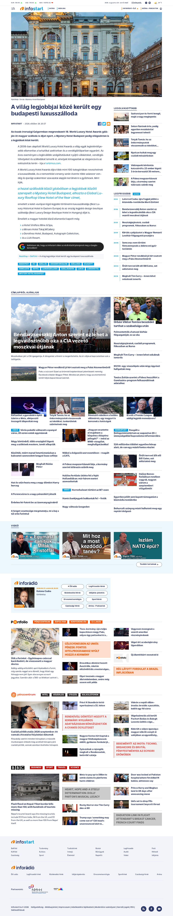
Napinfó (99, 855)
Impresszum (64, 907)
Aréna (159, 874)
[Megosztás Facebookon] (100, 124)
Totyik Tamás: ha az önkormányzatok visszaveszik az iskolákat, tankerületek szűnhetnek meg (65, 419)
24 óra (52, 8)
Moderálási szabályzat (105, 907)
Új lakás (96, 622)
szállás (43, 264)
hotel (36, 269)
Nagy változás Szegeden (76, 507)
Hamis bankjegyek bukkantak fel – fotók (84, 498)
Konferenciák (78, 622)
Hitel (45, 695)
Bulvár (98, 849)
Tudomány (43, 849)
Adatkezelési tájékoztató (82, 907)
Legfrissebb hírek (34, 874)
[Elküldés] (109, 124)
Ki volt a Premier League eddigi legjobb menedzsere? (141, 417)
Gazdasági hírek (141, 874)
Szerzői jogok (123, 907)
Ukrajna (61, 8)
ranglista (24, 269)
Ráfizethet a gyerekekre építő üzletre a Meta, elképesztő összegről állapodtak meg (26, 418)
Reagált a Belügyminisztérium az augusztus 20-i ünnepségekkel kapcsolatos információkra (137, 433)
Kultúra (42, 852)
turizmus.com (53, 163)
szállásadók (67, 269)
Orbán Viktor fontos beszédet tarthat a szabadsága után (134, 324)
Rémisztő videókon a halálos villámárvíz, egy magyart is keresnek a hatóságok (103, 418)
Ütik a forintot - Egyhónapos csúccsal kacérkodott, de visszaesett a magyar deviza (31, 661)
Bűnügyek (100, 852)
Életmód (70, 855)
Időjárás (155, 855)
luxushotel (93, 269)
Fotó (154, 849)
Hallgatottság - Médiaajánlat (44, 907)
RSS (132, 907)
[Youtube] (159, 909)
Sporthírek (122, 874)
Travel (62, 768)
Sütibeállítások (17, 910)
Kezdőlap (23, 256)
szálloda (75, 264)
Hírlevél (155, 852)
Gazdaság (15, 855)
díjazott (88, 264)
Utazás (73, 695)
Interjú (70, 852)
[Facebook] (151, 909)
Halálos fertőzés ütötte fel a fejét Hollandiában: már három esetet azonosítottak (80, 479)
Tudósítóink (72, 849)
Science (75, 768)
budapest (24, 264)
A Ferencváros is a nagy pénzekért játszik (33, 494)
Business (36, 768)
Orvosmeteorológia (102, 874)
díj (34, 264)
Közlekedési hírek (56, 874)
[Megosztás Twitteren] (104, 124)
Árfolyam (60, 622)
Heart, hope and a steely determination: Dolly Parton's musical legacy (82, 793)
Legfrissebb (128, 849)
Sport (49, 768)
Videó (126, 855)
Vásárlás (58, 695)
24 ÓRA (136, 194)
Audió (126, 852)
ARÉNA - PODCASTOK (150, 8)
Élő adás (73, 586)
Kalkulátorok (90, 695)
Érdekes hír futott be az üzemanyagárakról (34, 502)
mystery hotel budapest (31, 274)
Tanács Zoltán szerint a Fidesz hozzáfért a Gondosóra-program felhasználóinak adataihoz (136, 380)
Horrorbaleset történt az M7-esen (90, 490)
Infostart (16, 124)
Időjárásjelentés (78, 874)
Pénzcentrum (42, 622)
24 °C (159, 3)
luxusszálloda (49, 269)
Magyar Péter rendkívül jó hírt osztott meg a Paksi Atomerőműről (74, 367)
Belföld (33, 256)
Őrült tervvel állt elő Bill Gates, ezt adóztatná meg (150, 458)
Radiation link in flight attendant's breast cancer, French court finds (136, 819)
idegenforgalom (58, 264)
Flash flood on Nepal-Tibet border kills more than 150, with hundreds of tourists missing (33, 807)
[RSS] (143, 909)
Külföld (14, 852)
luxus (81, 269)
